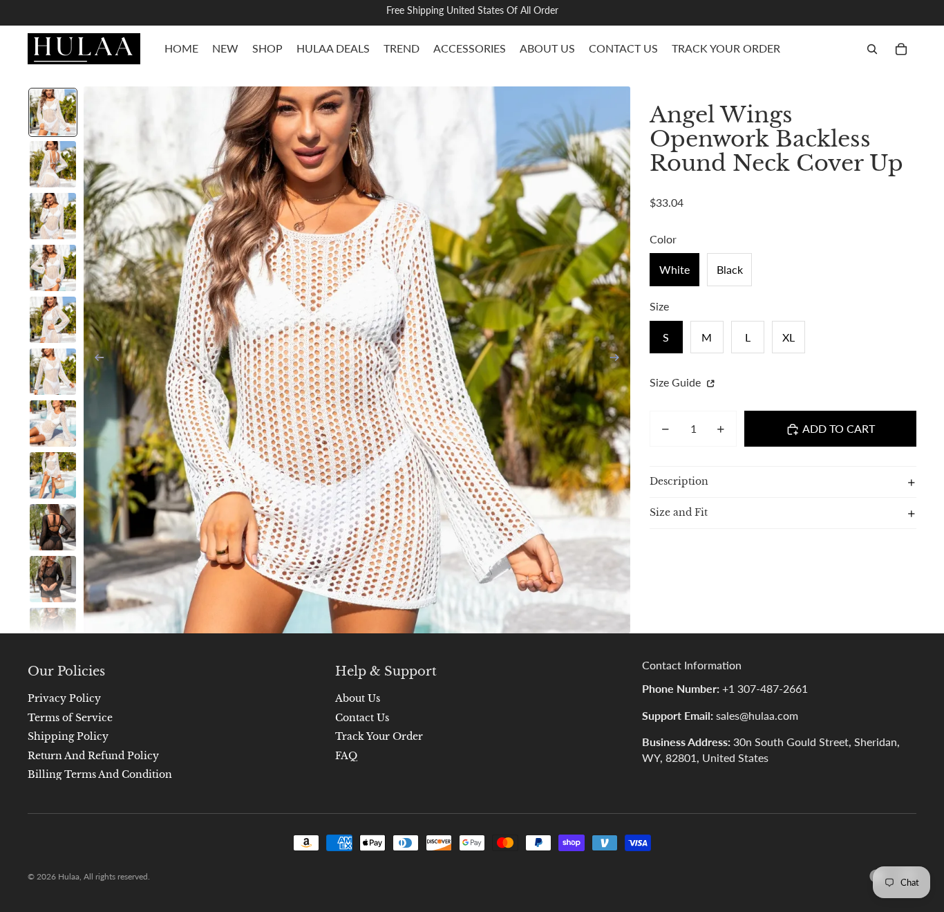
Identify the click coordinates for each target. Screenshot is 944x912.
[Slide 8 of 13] (53, 475)
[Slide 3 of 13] (53, 216)
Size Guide (677, 382)
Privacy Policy (64, 698)
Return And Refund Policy (93, 756)
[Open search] (872, 49)
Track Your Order (379, 736)
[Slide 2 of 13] (53, 164)
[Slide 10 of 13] (53, 579)
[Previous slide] (95, 360)
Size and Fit (679, 513)
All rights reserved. (117, 876)
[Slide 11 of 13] (53, 631)
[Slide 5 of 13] (53, 320)
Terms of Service (70, 717)
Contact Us (362, 717)
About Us (357, 698)
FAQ (346, 756)
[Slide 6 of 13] (53, 371)
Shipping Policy (68, 736)
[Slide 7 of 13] (53, 423)
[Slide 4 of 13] (53, 268)
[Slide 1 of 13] (53, 112)
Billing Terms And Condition (100, 774)
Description (679, 482)
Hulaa (68, 876)
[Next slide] (618, 360)
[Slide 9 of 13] (53, 527)
